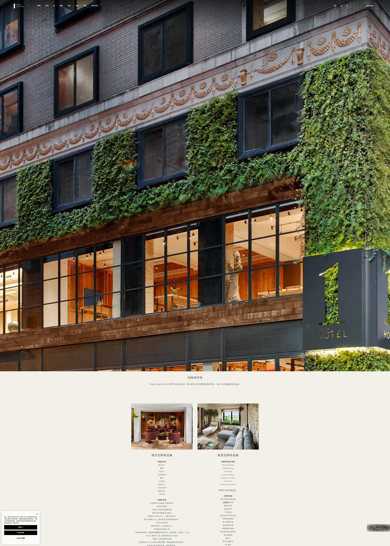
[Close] (37, 514)
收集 (69, 5)
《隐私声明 (15, 523)
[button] (28, 5)
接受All (20, 527)
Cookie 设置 (21, 538)
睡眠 (39, 5)
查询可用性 (370, 6)
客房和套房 (231, 490)
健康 (61, 5)
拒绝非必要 (20, 532)
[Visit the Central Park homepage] (18, 6)
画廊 (77, 5)
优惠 (85, 5)
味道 (47, 5)
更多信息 (95, 5)
